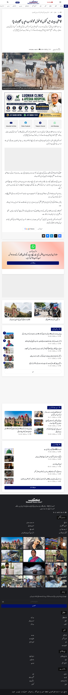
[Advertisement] (32, 40)
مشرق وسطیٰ (34, 6)
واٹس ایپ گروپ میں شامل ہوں (27, 533)
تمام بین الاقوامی (64, 656)
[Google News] (29, 229)
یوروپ (20, 6)
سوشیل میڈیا (32, 681)
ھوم (59, 12)
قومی (45, 6)
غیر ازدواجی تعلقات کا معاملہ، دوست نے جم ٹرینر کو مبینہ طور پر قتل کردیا (53, 413)
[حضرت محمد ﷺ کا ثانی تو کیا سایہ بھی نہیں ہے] (9, 451)
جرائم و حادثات (64, 681)
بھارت (32, 635)
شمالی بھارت (64, 645)
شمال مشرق (31, 642)
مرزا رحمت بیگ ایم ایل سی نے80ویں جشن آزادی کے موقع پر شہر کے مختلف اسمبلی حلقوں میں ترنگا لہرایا (41, 479)
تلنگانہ (56, 6)
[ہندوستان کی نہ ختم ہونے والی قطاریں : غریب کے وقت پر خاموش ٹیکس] (9, 473)
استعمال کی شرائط (24, 692)
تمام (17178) (33, 488)
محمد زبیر (54, 50)
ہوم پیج (65, 522)
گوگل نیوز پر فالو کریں (63, 533)
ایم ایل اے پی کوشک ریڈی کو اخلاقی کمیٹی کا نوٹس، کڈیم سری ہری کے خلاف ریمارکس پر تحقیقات (43, 349)
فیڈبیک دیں (18, 692)
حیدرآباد (61, 6)
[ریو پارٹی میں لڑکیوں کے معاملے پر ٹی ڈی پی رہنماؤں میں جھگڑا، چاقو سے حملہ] (38, 422)
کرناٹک (65, 624)
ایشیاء (41, 6)
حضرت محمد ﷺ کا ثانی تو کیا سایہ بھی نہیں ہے (52, 449)
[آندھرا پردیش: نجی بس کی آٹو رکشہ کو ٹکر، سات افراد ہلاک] (38, 431)
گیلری (33, 684)
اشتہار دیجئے (32, 529)
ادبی (33, 674)
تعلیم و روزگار (31, 677)
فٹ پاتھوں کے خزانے (57, 464)
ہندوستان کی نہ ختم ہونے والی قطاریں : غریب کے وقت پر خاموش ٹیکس (47, 471)
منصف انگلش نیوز (63, 526)
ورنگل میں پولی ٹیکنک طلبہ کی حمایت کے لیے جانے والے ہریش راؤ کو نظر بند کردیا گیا (45, 363)
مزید (33, 372)
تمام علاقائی (65, 617)
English (17, 2)
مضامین (65, 674)
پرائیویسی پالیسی (31, 692)
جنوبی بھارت (31, 639)
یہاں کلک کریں (33, 263)
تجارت (65, 677)
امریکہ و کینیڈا (27, 6)
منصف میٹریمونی (31, 526)
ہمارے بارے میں (30, 522)
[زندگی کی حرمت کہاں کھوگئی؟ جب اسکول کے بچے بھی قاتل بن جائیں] (9, 459)
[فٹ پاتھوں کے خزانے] (9, 466)
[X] (64, 512)
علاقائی (50, 6)
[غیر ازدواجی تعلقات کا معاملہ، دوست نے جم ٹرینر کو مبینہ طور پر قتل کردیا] (38, 414)
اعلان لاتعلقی (37, 692)
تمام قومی (65, 635)
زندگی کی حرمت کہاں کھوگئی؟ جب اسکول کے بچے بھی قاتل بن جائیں (48, 457)
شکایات (13, 692)
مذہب (8, 6)
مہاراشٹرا (32, 624)
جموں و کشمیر (64, 639)
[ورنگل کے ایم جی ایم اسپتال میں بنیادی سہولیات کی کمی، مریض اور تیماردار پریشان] (9, 358)
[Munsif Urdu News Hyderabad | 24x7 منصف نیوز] (33, 2)
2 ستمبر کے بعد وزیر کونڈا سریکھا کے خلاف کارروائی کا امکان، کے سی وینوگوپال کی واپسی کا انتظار (43, 341)
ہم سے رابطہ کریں (63, 529)
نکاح (66, 684)
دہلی (66, 642)
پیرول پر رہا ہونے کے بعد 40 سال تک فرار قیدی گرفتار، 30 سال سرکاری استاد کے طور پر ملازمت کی (41, 334)
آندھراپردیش (31, 621)
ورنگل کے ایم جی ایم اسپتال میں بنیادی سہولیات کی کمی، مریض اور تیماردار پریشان (45, 356)
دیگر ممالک (14, 6)
